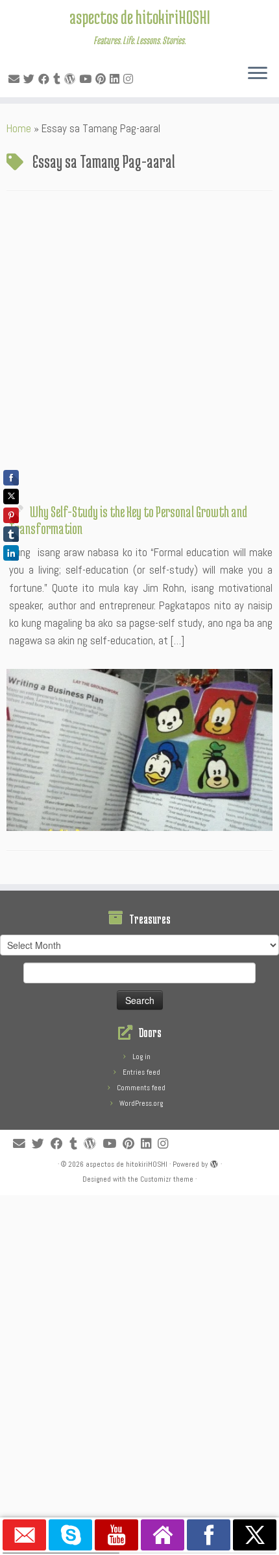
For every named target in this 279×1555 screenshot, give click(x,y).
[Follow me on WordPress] (71, 79)
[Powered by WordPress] (214, 1162)
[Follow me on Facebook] (45, 79)
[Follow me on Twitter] (30, 79)
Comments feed (141, 1087)
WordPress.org (141, 1103)
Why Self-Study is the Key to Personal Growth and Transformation (128, 520)
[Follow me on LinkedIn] (116, 79)
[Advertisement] (139, 350)
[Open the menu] (257, 74)
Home (18, 128)
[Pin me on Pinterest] (102, 79)
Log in (141, 1056)
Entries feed (141, 1072)
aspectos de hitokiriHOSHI (139, 17)
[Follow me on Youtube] (87, 79)
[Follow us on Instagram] (130, 79)
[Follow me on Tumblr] (58, 79)
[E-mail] (15, 79)
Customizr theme (166, 1179)
